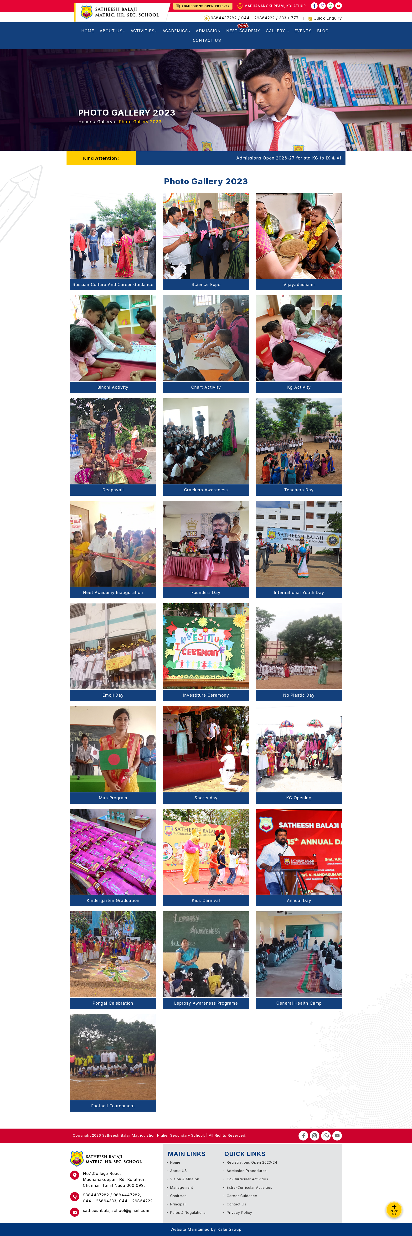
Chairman (178, 1196)
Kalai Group (229, 1229)
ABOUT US (111, 30)
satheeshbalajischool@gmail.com (116, 1210)
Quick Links (245, 1154)
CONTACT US (207, 40)
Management (181, 1187)
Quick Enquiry (328, 18)
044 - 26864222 (136, 1201)
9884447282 (126, 1195)
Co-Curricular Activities (247, 1179)
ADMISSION (208, 30)
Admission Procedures (247, 1171)
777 (295, 18)
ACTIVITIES (142, 30)
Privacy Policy (239, 1212)
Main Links (187, 1154)
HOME (87, 30)
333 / (285, 18)
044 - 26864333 (99, 1201)
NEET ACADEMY (243, 30)
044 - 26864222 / (260, 18)
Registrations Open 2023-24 (252, 1162)
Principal (178, 1204)
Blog (323, 30)
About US (178, 1171)
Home (84, 121)
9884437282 (96, 1195)
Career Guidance (242, 1196)
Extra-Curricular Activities (249, 1187)
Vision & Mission (184, 1179)
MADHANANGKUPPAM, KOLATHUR (275, 6)
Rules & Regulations (188, 1212)
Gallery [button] (276, 30)
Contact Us (236, 1204)
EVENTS (303, 30)
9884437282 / (226, 18)
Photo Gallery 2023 (126, 112)
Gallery (105, 121)
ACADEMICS (175, 30)
